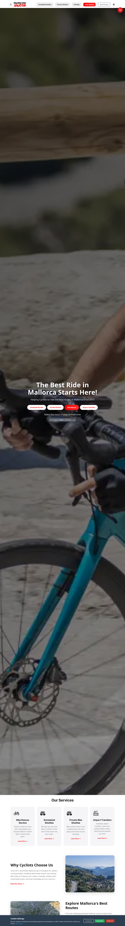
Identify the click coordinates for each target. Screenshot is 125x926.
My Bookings (104, 4)
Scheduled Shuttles (44, 4)
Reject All (110, 921)
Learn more (19, 923)
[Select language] (114, 4)
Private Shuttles (62, 4)
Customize (89, 921)
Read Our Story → (17, 884)
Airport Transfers (89, 407)
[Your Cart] (120, 9)
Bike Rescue (71, 407)
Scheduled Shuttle (36, 407)
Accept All (99, 921)
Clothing (76, 4)
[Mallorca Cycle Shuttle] (20, 4)
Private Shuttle (55, 407)
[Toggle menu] (10, 4)
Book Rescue (89, 4)
